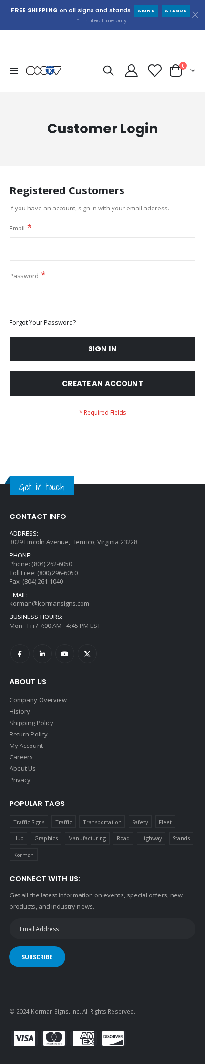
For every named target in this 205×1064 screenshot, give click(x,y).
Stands (176, 11)
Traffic (63, 821)
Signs (146, 11)
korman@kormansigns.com (49, 603)
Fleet (165, 821)
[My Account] (132, 70)
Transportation (102, 821)
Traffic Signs (29, 821)
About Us (23, 768)
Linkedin (42, 653)
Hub (18, 838)
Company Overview (38, 700)
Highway (151, 838)
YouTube (64, 653)
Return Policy (29, 734)
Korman (23, 854)
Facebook (20, 653)
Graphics (46, 838)
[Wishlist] (154, 70)
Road (123, 838)
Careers (21, 757)
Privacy (20, 780)
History (20, 711)
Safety (140, 821)
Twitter (87, 653)
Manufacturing (87, 838)
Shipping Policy (31, 722)
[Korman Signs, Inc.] (44, 70)
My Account (26, 745)
